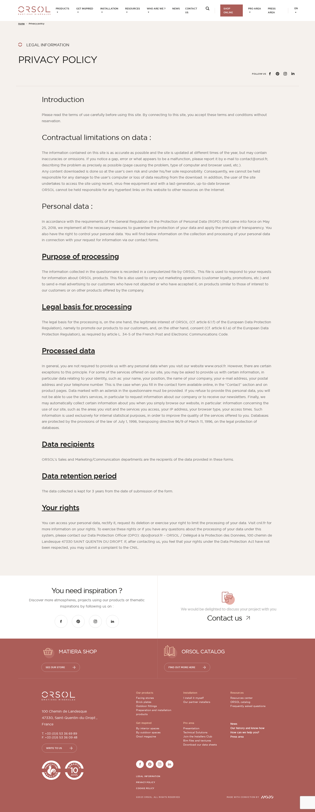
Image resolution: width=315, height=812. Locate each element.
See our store (55, 667)
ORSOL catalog (240, 702)
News (176, 8)
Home (21, 23)
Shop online (228, 10)
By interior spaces (147, 728)
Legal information (148, 776)
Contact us (191, 10)
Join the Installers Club (197, 736)
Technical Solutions (195, 732)
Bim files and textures (197, 740)
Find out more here (181, 667)
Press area (272, 10)
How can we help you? (244, 732)
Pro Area (254, 8)
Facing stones (145, 697)
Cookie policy (145, 788)
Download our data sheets (200, 744)
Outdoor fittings (146, 706)
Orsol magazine (146, 736)
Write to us (54, 748)
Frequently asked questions (248, 706)
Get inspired (84, 8)
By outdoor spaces (148, 732)
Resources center (241, 697)
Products (62, 8)
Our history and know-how (247, 728)
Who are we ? (156, 8)
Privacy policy (145, 782)
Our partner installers (196, 702)
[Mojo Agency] (267, 797)
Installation (109, 8)
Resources (132, 8)
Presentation (191, 728)
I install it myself (193, 697)
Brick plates (143, 702)
